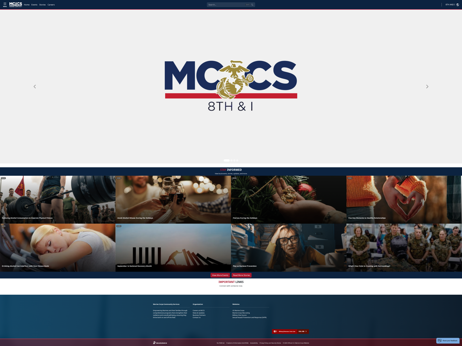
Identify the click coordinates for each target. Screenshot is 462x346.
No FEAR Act (221, 343)
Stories (42, 4)
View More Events (220, 275)
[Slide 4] (237, 160)
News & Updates (199, 313)
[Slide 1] (227, 160)
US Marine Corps (238, 310)
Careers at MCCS (199, 310)
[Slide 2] (231, 160)
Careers (51, 4)
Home (26, 4)
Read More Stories (241, 275)
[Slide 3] (234, 160)
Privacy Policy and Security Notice (270, 343)
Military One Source (239, 315)
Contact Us (197, 317)
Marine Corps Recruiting (241, 313)
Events (34, 4)
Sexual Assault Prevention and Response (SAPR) (249, 317)
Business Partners (199, 315)
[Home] (15, 5)
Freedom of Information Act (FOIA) (237, 343)
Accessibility (254, 343)
